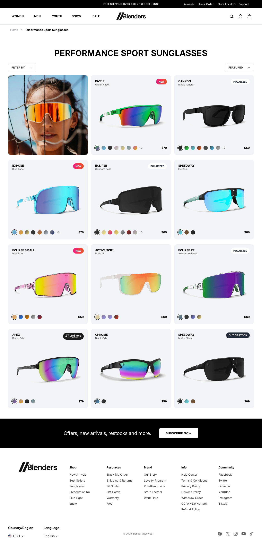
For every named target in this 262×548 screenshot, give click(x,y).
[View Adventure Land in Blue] (193, 317)
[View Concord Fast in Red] (129, 232)
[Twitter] (227, 533)
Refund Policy (190, 509)
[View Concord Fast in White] (104, 232)
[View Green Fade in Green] (131, 115)
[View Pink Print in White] (39, 317)
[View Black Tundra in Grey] (193, 148)
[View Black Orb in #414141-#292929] (104, 401)
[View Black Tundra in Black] (214, 115)
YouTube (224, 492)
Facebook (225, 474)
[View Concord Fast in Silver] (123, 232)
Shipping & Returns (119, 480)
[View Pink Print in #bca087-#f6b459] (48, 284)
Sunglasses (77, 486)
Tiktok (223, 503)
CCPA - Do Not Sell (194, 503)
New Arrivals (77, 474)
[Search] (231, 16)
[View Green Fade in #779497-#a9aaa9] (129, 148)
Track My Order (117, 474)
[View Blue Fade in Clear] (52, 232)
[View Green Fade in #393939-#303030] (110, 148)
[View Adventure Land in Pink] (199, 317)
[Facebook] (219, 533)
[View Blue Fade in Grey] (27, 232)
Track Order (206, 4)
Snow (73, 503)
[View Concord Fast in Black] (131, 200)
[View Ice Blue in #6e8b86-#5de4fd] (214, 200)
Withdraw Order (192, 498)
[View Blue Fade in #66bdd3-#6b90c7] (48, 200)
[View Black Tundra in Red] (199, 148)
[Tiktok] (251, 533)
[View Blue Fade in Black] (33, 232)
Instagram (225, 498)
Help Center (189, 474)
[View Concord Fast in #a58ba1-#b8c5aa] (135, 232)
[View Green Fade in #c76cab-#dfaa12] (135, 148)
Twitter (223, 480)
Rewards (188, 4)
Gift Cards (113, 492)
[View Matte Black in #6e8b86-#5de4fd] (186, 401)
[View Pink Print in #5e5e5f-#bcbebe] (33, 317)
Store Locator (226, 4)
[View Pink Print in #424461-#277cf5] (21, 317)
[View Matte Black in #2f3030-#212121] (214, 369)
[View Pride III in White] (131, 284)
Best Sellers (77, 480)
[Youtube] (243, 533)
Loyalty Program (155, 480)
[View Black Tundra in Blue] (212, 148)
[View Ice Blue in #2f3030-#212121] (193, 232)
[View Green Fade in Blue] (104, 148)
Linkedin (224, 486)
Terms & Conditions (194, 480)
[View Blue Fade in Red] (21, 232)
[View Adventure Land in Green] (214, 284)
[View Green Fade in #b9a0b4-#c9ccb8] (116, 148)
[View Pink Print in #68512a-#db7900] (27, 317)
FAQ (109, 503)
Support (244, 4)
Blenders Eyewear (143, 533)
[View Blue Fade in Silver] (46, 232)
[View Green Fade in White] (123, 148)
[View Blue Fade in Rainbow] (39, 232)
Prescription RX (79, 492)
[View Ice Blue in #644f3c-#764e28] (186, 232)
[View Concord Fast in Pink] (110, 232)
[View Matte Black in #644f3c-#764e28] (193, 401)
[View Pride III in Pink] (104, 317)
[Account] (240, 16)
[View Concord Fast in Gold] (116, 232)
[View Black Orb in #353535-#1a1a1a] (27, 401)
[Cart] (249, 16)
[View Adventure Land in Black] (186, 317)
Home (14, 29)
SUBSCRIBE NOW (179, 433)
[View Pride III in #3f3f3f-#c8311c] (116, 317)
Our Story (150, 474)
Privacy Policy (190, 486)
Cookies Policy (191, 492)
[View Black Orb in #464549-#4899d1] (131, 369)
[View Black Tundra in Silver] (205, 148)
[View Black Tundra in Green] (186, 148)
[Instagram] (235, 533)
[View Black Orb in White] (21, 401)
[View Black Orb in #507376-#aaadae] (33, 401)
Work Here (151, 498)
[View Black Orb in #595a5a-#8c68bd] (48, 369)
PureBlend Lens (154, 486)
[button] (239, 67)
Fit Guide (113, 486)
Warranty (113, 498)
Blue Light (76, 498)
